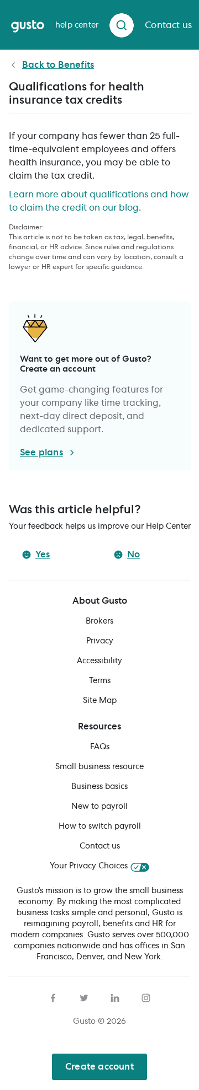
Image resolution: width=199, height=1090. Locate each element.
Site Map (100, 701)
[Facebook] (53, 996)
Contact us (100, 846)
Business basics (99, 787)
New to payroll (99, 806)
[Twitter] (84, 996)
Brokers (99, 621)
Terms (100, 681)
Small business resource (99, 767)
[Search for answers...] (121, 25)
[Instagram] (146, 996)
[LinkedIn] (115, 996)
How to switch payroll (100, 826)
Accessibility (99, 661)
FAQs (99, 747)
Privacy (99, 641)
